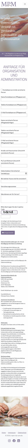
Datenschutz (22, 432)
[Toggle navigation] (25, 4)
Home (4, 432)
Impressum (12, 432)
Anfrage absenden (8, 232)
